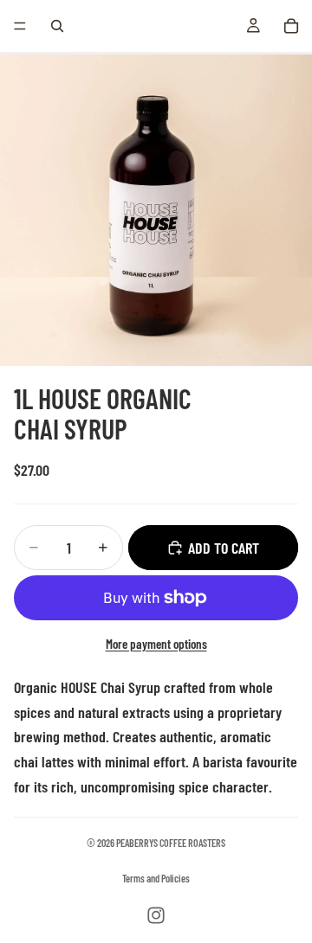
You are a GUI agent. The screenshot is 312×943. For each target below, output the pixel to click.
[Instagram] (156, 915)
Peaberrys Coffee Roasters (170, 843)
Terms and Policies (156, 878)
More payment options (156, 643)
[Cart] (291, 26)
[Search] (57, 26)
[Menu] (20, 26)
